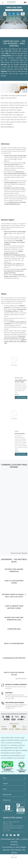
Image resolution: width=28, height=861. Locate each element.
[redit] (18, 835)
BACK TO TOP (14, 857)
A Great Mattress (8, 475)
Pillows (3, 294)
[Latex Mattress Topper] (7, 387)
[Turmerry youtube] (14, 835)
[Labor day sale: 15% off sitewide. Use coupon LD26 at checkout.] (14, 17)
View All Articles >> (21, 678)
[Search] (22, 2)
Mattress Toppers (7, 220)
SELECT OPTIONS (21, 397)
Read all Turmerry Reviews (19, 553)
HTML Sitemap (16, 850)
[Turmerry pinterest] (10, 835)
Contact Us (14, 844)
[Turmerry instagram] (6, 835)
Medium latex (7, 503)
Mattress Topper (19, 377)
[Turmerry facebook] (3, 835)
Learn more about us (7, 127)
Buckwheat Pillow (20, 433)
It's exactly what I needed (12, 528)
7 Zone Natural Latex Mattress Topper (21, 381)
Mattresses (5, 144)
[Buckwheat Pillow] (7, 443)
